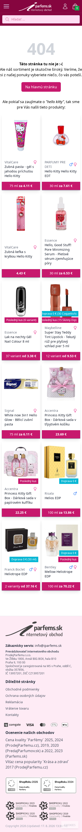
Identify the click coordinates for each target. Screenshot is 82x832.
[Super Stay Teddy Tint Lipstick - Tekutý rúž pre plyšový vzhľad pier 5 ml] (61, 301)
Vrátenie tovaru (17, 708)
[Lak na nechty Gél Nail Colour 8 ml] (21, 301)
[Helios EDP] (61, 462)
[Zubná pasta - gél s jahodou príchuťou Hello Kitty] (21, 135)
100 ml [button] (61, 512)
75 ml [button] (21, 186)
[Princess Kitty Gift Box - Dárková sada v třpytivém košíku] (61, 384)
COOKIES (70, 825)
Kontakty (12, 715)
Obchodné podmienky (22, 689)
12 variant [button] (61, 356)
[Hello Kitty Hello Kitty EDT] (61, 135)
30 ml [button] (61, 186)
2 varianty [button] (21, 586)
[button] (21, 273)
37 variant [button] (21, 356)
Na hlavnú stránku (41, 86)
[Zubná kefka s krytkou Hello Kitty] (21, 214)
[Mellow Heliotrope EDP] (61, 540)
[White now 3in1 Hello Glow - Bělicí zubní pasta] (21, 384)
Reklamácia (14, 702)
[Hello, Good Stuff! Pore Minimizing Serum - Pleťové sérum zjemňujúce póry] (61, 214)
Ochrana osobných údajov (25, 695)
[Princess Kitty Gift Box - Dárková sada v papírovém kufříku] (21, 462)
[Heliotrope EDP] (21, 540)
